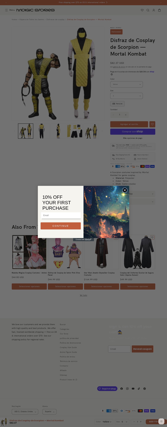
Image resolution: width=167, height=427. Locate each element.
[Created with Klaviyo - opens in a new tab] (83, 239)
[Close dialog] (125, 190)
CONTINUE (60, 226)
